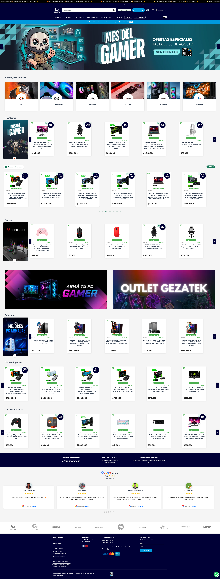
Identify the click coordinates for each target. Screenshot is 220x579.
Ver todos (211, 121)
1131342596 (147, 4)
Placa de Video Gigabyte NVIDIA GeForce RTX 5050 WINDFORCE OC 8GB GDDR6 (87, 344)
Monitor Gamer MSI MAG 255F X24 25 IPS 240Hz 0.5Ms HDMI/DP (194, 344)
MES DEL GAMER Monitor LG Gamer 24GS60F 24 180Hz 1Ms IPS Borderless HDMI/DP (158, 391)
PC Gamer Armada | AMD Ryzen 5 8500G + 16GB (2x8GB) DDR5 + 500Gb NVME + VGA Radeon (116, 296)
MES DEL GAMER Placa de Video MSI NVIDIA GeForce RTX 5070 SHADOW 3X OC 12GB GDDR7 (159, 150)
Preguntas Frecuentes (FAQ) (61, 515)
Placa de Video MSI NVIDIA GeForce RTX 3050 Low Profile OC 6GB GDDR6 (123, 344)
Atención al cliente (161, 4)
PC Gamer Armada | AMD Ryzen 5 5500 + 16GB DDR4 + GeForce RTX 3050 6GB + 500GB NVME (79, 296)
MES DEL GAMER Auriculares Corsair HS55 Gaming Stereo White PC (154, 99)
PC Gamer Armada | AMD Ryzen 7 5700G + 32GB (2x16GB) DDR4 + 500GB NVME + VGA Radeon (42, 297)
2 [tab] (106, 466)
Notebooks (80, 17)
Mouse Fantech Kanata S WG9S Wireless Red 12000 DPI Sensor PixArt (79, 201)
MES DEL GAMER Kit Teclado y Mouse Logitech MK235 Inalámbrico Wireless (194, 391)
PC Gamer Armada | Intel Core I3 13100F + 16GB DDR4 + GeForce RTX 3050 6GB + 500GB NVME (191, 297)
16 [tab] (120, 165)
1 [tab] (99, 165)
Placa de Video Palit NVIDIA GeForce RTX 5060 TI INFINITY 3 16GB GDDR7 (51, 391)
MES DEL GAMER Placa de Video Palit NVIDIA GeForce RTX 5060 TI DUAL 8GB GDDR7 (79, 99)
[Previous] (30, 93)
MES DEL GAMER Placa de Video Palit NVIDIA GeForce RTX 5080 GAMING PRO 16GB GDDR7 (87, 150)
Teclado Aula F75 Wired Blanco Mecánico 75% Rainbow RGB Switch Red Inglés (87, 391)
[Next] (214, 93)
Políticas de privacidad (59, 508)
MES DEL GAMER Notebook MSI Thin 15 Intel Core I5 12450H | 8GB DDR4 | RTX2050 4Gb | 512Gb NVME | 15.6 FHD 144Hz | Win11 (116, 100)
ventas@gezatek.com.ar (110, 414)
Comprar (50, 108)
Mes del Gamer (140, 17)
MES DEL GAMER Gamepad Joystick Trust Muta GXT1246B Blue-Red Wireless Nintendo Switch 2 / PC (191, 99)
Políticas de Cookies (59, 510)
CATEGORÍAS (58, 17)
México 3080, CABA (122, 4)
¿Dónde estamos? (58, 503)
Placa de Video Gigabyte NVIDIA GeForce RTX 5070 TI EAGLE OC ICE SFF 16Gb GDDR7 (16, 344)
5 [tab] (105, 165)
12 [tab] (114, 165)
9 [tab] (110, 165)
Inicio (54, 495)
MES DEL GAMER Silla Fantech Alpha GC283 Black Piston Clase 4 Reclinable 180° (42, 99)
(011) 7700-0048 (136, 4)
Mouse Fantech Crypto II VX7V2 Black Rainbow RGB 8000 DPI (42, 201)
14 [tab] (117, 165)
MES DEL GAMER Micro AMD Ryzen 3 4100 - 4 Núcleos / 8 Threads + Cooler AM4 (16, 391)
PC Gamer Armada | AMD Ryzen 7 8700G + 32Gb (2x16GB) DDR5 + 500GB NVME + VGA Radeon (154, 297)
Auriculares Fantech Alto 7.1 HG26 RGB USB (191, 200)
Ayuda (54, 513)
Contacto (55, 500)
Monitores (118, 17)
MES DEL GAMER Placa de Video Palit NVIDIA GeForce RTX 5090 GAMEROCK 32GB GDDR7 (16, 150)
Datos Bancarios (57, 505)
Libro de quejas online (59, 521)
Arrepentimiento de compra (61, 518)
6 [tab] (106, 165)
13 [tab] (116, 165)
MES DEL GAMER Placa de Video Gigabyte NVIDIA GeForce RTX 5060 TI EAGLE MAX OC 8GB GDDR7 (52, 344)
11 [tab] (113, 165)
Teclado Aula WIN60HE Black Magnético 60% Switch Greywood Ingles (123, 391)
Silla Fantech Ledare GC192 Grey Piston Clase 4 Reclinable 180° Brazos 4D (154, 201)
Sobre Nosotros (57, 497)
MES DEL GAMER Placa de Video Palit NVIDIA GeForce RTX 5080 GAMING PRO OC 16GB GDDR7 (51, 150)
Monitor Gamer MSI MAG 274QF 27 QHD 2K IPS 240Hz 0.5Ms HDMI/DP (158, 344)
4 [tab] (103, 165)
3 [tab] (102, 165)
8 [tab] (109, 165)
